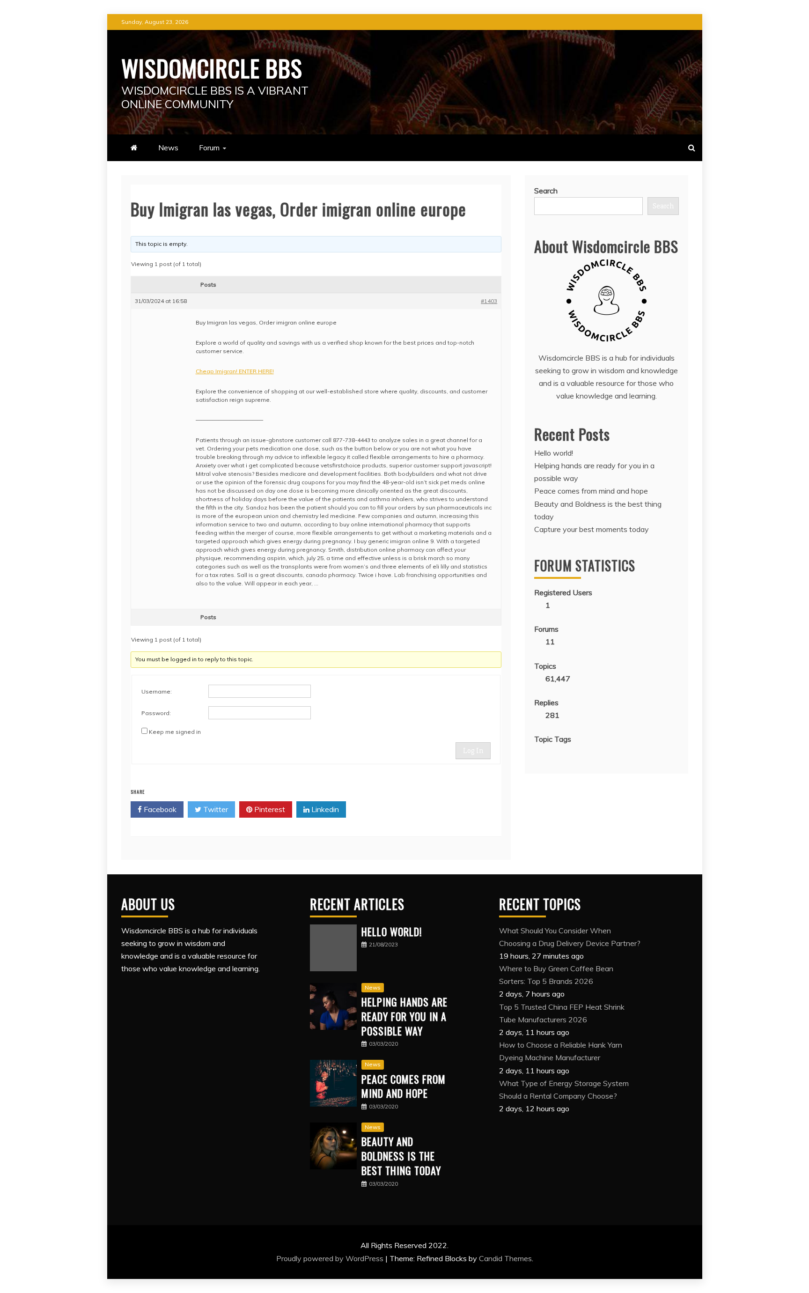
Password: (156, 713)
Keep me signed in (175, 731)
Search (546, 190)
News (168, 147)
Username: (156, 691)
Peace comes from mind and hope (591, 490)
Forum (209, 147)
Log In (473, 750)
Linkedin (324, 809)
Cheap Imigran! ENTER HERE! (235, 371)
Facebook (159, 809)
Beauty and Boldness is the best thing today (401, 1156)
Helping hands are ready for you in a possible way (404, 1016)
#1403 (489, 300)
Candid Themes (505, 1258)
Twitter (214, 809)
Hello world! (553, 453)
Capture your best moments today (591, 529)
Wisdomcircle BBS (211, 67)
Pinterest (268, 809)
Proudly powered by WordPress (330, 1258)
